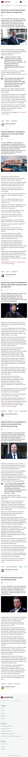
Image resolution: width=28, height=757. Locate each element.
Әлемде (10, 683)
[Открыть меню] (26, 2)
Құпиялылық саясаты (6, 728)
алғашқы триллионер (6, 406)
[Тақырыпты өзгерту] (21, 2)
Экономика (3, 715)
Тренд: (2, 5)
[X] (12, 15)
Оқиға (2, 708)
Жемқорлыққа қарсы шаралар (8, 733)
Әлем (7, 120)
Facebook (10, 411)
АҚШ (2, 120)
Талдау (2, 713)
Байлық (3, 411)
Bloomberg (20, 296)
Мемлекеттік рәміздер (6, 731)
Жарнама (3, 748)
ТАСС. (14, 153)
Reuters (9, 594)
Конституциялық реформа (20, 5)
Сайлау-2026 (8, 5)
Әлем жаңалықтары (11, 566)
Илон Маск (14, 120)
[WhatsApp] (4, 15)
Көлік (8, 271)
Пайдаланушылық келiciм (7, 726)
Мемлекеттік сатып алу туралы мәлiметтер (11, 736)
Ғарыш (21, 566)
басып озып (4, 401)
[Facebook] (9, 15)
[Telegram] (7, 15)
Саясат (2, 710)
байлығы (7, 540)
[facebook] (9, 700)
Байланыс (3, 746)
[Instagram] (2, 15)
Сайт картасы (4, 743)
